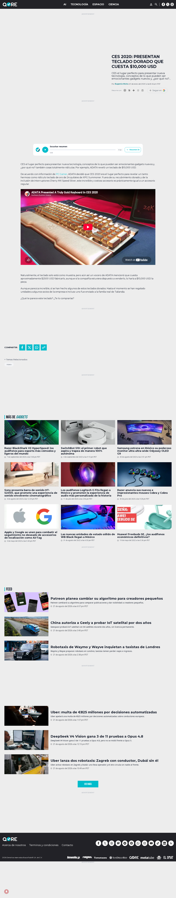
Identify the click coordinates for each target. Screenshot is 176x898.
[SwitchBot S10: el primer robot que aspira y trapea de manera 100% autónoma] (88, 432)
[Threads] (172, 4)
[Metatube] (147, 857)
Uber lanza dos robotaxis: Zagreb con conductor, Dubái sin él (104, 760)
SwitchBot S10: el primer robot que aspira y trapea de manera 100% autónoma (84, 451)
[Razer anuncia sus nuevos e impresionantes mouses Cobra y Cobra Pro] (144, 474)
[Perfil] (151, 4)
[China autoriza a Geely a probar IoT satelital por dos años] (26, 626)
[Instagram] (144, 843)
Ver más (88, 784)
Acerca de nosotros (14, 845)
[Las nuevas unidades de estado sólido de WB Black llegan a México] (88, 517)
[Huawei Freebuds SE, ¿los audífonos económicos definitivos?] (144, 517)
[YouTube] (151, 843)
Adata (9, 364)
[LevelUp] (73, 857)
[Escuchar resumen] (45, 150)
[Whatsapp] (138, 843)
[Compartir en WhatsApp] (37, 347)
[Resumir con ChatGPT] (124, 90)
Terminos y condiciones (43, 845)
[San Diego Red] (118, 857)
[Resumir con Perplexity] (142, 90)
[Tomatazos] (100, 857)
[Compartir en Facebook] (22, 347)
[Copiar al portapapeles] (44, 347)
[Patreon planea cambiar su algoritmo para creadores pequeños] (26, 602)
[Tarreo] (87, 857)
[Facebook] (163, 4)
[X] (167, 4)
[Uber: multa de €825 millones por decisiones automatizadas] (26, 716)
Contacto (67, 845)
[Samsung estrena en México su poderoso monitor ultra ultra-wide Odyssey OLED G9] (144, 432)
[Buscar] (156, 4)
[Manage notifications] (6, 891)
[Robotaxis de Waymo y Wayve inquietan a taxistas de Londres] (26, 650)
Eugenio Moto (121, 84)
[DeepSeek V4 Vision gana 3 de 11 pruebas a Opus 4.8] (26, 740)
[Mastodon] (118, 843)
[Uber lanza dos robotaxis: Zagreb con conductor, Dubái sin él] (26, 764)
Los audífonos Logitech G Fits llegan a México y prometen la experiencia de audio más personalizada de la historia (86, 493)
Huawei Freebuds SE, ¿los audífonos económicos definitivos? (140, 535)
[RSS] (171, 843)
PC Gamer (61, 174)
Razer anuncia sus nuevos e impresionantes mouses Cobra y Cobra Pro (142, 493)
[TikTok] (158, 843)
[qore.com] (38, 149)
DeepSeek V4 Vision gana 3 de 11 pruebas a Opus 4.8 (97, 736)
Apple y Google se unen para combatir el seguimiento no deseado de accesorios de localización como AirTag (30, 535)
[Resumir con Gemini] (133, 90)
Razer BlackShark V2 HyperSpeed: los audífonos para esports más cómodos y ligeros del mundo (30, 451)
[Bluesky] (125, 843)
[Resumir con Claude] (129, 90)
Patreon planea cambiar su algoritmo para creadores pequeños (107, 598)
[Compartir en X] (29, 347)
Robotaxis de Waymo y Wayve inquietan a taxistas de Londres (105, 647)
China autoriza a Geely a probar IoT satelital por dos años (101, 622)
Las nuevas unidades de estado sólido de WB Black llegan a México (88, 535)
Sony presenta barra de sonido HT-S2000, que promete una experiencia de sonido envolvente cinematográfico (30, 493)
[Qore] (17, 4)
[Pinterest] (131, 843)
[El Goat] (168, 857)
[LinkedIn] (164, 843)
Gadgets (21, 417)
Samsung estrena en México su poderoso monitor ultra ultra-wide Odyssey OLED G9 (144, 451)
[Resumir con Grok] (138, 90)
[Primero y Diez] (159, 857)
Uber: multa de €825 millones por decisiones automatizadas (104, 712)
